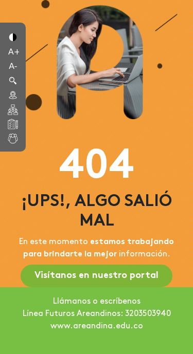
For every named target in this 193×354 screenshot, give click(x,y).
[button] (13, 36)
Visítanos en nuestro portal (96, 276)
